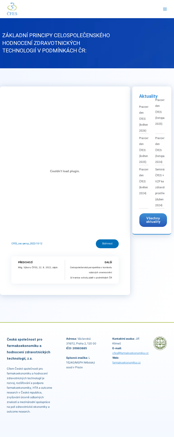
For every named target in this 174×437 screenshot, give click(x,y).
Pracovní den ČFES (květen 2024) (144, 181)
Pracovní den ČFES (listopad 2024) (160, 150)
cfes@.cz (130, 353)
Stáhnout (107, 243)
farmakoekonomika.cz (126, 362)
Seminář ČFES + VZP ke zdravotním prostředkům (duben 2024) (163, 187)
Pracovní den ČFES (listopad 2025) (160, 112)
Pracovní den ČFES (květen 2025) (144, 150)
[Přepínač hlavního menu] (165, 9)
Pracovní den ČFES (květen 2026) (144, 119)
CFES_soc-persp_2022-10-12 (26, 243)
